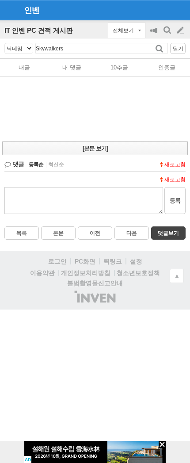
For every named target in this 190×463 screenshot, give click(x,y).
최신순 (56, 164)
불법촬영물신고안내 (95, 283)
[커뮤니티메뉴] (9, 9)
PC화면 (85, 261)
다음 (131, 233)
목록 (21, 233)
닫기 (178, 49)
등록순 (36, 164)
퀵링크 (112, 261)
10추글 (119, 67)
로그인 (57, 261)
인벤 (31, 10)
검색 (168, 34)
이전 (95, 233)
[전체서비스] (179, 9)
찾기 (160, 48)
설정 (136, 261)
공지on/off (154, 34)
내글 (24, 67)
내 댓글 (71, 67)
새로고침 (175, 164)
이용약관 (42, 272)
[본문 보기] (95, 148)
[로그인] (163, 9)
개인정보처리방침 (85, 272)
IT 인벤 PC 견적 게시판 (38, 30)
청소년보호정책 (138, 272)
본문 (58, 233)
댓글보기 (168, 233)
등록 (175, 200)
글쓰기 (181, 30)
